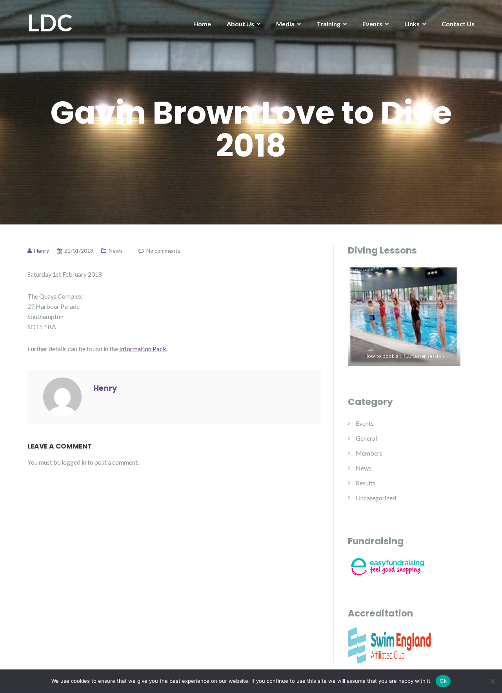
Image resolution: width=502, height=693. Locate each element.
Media (285, 23)
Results (365, 483)
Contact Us (458, 23)
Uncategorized (376, 498)
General (366, 438)
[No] (492, 681)
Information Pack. (143, 348)
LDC (50, 22)
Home (202, 23)
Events (372, 23)
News (116, 250)
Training (328, 23)
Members (369, 453)
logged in (74, 462)
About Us (240, 23)
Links (412, 23)
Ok (443, 681)
